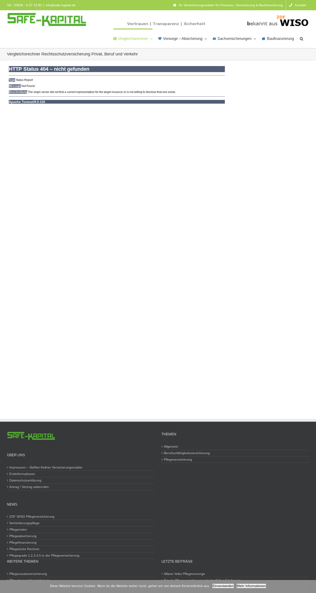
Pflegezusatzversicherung (28, 574)
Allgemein (171, 446)
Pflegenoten (18, 529)
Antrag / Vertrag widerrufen (29, 487)
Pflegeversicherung (178, 459)
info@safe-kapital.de (61, 5)
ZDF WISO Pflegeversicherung (32, 516)
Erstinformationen (22, 474)
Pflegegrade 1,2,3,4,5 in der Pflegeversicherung (44, 555)
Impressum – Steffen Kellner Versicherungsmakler (46, 467)
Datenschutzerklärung (25, 480)
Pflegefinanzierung (23, 542)
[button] (301, 38)
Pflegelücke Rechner (25, 549)
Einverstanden (223, 586)
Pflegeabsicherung (23, 536)
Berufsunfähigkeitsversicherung (187, 453)
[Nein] (310, 586)
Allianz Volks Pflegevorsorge (184, 574)
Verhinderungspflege (25, 523)
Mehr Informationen (251, 586)
